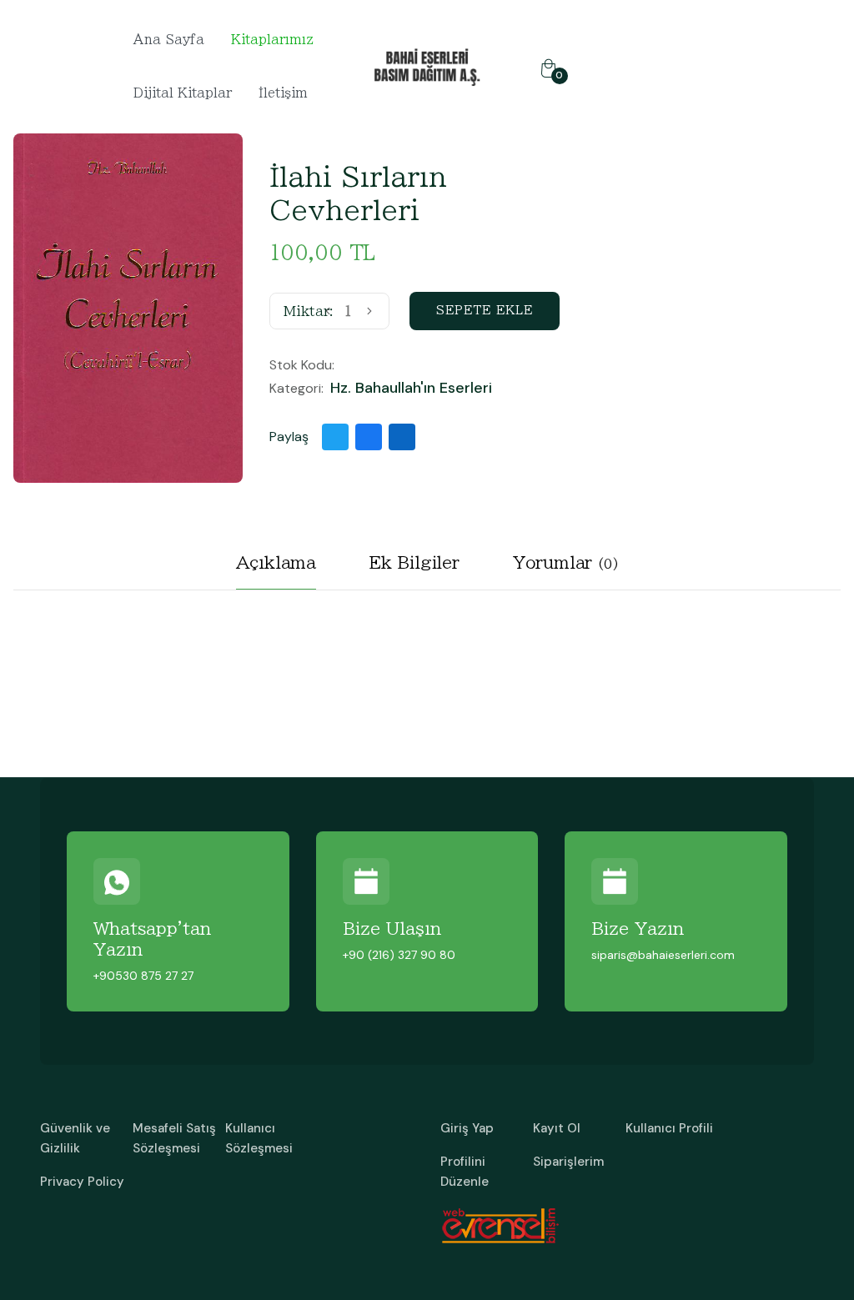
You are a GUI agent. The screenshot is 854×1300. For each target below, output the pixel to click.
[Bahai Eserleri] (427, 65)
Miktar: (309, 311)
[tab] (276, 569)
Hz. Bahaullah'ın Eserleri (411, 388)
